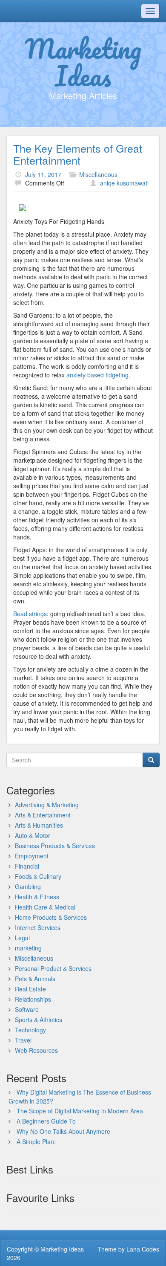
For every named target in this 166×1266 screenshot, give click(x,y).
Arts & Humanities (39, 825)
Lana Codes (142, 1249)
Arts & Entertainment (43, 815)
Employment (32, 856)
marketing (28, 948)
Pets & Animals (35, 978)
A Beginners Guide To (46, 1121)
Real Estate (30, 989)
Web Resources (36, 1050)
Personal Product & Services (53, 968)
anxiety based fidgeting (97, 375)
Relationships (33, 999)
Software (27, 1009)
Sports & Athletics (38, 1019)
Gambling (28, 886)
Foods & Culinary (38, 876)
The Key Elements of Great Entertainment (77, 154)
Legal (22, 937)
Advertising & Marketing (47, 804)
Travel (23, 1040)
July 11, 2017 (43, 174)
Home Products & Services (51, 917)
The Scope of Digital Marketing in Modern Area (80, 1111)
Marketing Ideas (83, 61)
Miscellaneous (98, 174)
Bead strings (30, 613)
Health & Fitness (37, 896)
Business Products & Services (55, 845)
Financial (27, 866)
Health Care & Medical (45, 907)
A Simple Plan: (36, 1141)
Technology (30, 1030)
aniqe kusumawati (124, 183)
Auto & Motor (32, 835)
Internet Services (37, 927)
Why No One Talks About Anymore (63, 1131)
